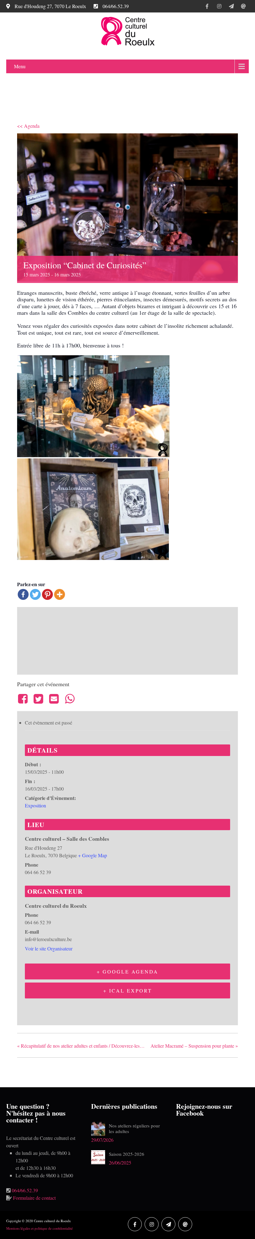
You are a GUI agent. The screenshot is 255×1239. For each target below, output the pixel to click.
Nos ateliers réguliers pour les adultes (134, 1128)
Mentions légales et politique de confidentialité (39, 1228)
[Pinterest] (47, 594)
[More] (59, 594)
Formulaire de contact (34, 1197)
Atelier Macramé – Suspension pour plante (194, 1045)
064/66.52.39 (25, 1190)
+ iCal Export (127, 990)
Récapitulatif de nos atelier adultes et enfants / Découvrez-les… (81, 1045)
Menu (20, 66)
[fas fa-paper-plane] (231, 7)
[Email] (54, 698)
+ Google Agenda (127, 971)
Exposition (35, 805)
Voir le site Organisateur (48, 948)
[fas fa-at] (243, 7)
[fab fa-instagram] (219, 7)
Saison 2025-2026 (126, 1154)
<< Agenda (28, 125)
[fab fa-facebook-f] (207, 7)
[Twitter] (35, 594)
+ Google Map (92, 855)
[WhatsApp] (69, 698)
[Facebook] (23, 594)
